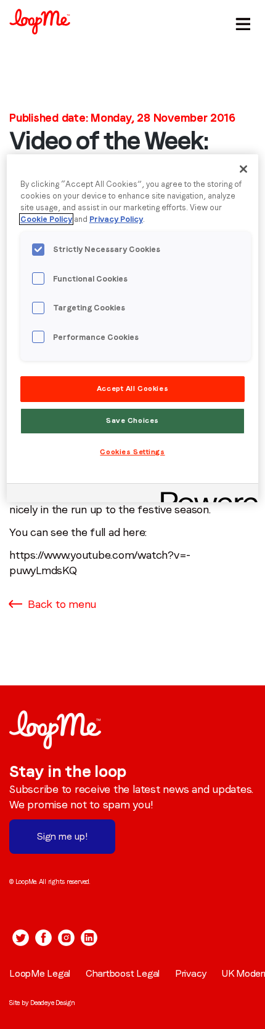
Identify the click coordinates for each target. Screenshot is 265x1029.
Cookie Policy (46, 219)
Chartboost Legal (123, 973)
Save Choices (132, 420)
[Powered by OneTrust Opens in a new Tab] (205, 494)
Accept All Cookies (132, 388)
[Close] (243, 169)
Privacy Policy (116, 219)
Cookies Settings (132, 451)
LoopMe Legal (39, 973)
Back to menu (62, 603)
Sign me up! (62, 836)
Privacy (190, 973)
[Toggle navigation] (241, 21)
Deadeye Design (52, 1002)
